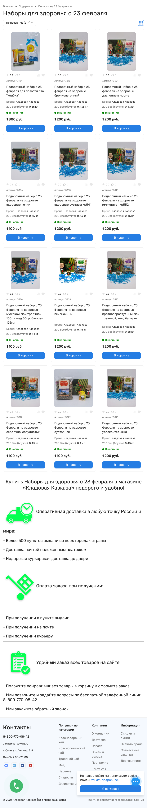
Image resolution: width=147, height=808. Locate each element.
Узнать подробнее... (105, 780)
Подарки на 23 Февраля (53, 6)
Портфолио (100, 762)
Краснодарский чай (70, 740)
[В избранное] (43, 75)
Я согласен (110, 789)
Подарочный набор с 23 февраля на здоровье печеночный (72, 309)
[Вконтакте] (22, 765)
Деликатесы (68, 784)
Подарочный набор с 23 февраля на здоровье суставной (72, 427)
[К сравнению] (38, 75)
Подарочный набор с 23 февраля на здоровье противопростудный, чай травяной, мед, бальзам (121, 311)
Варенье (65, 771)
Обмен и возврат (98, 754)
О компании (100, 733)
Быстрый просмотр (27, 64)
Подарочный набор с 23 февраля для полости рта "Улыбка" (25, 91)
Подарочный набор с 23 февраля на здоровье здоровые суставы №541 (72, 200)
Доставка (99, 740)
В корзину (25, 128)
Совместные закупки (130, 752)
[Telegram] (14, 765)
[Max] (6, 765)
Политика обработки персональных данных (115, 799)
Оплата (97, 746)
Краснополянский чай (72, 750)
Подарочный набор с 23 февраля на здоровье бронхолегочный (72, 91)
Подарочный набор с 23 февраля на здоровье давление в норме (120, 91)
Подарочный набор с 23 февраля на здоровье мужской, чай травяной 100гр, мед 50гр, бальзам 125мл (24, 313)
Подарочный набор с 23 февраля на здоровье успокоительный (120, 427)
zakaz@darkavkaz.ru (15, 743)
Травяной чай (69, 759)
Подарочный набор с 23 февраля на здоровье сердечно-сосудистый (24, 427)
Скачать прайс (132, 744)
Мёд (62, 765)
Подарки (24, 6)
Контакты (99, 769)
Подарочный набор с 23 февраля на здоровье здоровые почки (24, 200)
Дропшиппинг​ (131, 761)
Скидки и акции (128, 736)
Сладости (66, 777)
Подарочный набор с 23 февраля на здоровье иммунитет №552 (120, 200)
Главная (8, 6)
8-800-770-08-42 (16, 736)
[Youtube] (31, 765)
